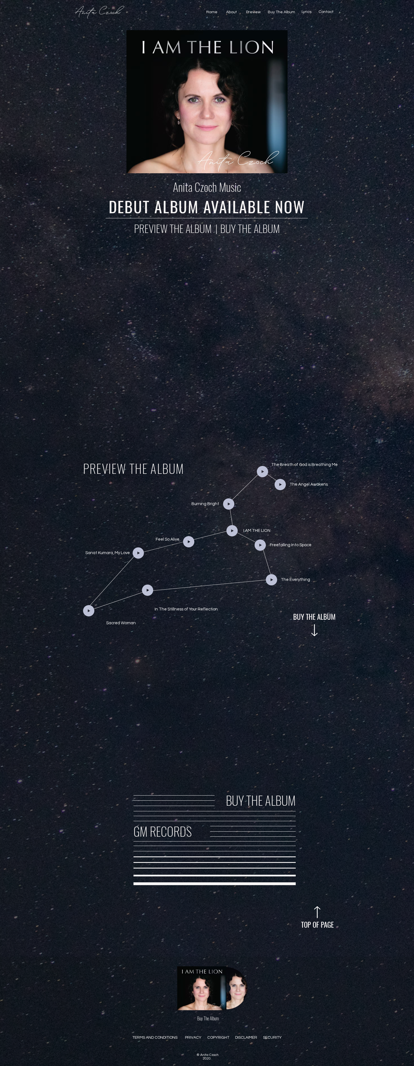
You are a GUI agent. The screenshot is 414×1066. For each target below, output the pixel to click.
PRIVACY (193, 1038)
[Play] (262, 471)
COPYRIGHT (218, 1038)
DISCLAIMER (246, 1038)
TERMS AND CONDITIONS (154, 1038)
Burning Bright (205, 504)
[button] (339, 12)
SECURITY (272, 1038)
